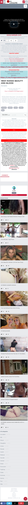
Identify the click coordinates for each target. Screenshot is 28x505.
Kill (1, 437)
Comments (5, 175)
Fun (1, 481)
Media (3, 201)
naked (10, 107)
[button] (14, 24)
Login (24, 1)
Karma (2, 478)
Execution (3, 466)
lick (3, 110)
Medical (2, 455)
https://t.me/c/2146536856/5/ (16, 60)
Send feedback (14, 488)
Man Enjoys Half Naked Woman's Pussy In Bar (12, 216)
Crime (2, 446)
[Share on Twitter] (9, 503)
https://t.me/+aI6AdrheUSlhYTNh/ (16, 58)
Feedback (11, 165)
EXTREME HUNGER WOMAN (8, 285)
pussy (21, 107)
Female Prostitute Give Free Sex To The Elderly (13, 353)
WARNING (14, 495)
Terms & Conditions (14, 491)
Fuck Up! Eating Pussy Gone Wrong (10, 308)
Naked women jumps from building (10, 376)
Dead (1, 463)
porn (15, 107)
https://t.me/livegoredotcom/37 (14, 77)
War (1, 484)
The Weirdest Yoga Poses (7, 239)
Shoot (2, 440)
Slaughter (3, 443)
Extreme (2, 475)
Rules (14, 492)
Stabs (2, 472)
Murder (2, 449)
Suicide (2, 457)
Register (26, 1)
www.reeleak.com (14, 35)
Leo (14, 191)
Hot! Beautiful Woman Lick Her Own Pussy (12, 262)
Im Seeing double (5, 330)
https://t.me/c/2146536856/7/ (16, 61)
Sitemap (14, 496)
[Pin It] (21, 503)
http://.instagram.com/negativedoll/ (14, 91)
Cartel (2, 452)
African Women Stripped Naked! (9, 399)
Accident (2, 434)
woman (4, 107)
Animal (2, 460)
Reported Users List (14, 168)
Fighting (2, 469)
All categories (4, 431)
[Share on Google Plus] (15, 503)
